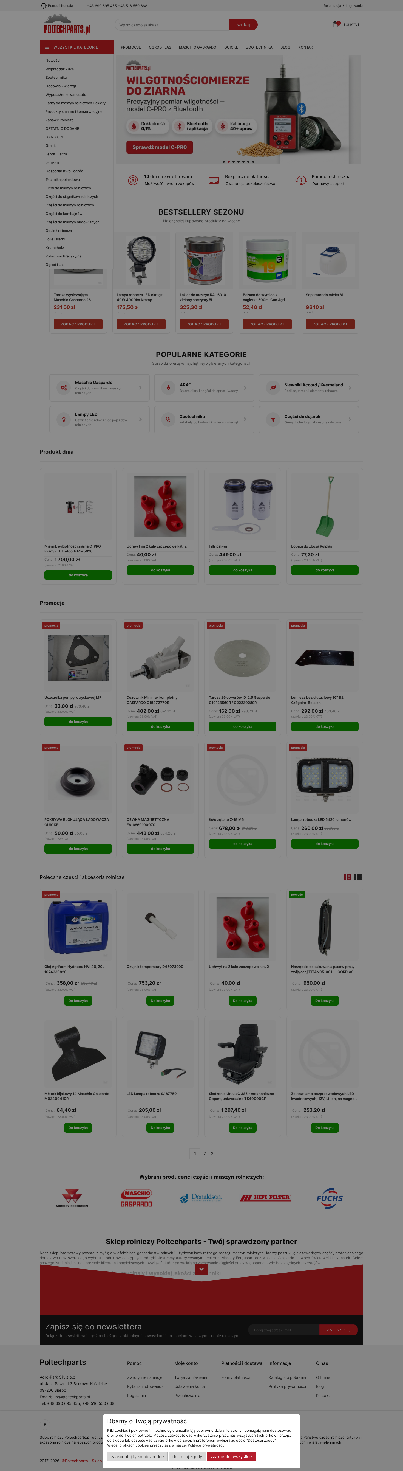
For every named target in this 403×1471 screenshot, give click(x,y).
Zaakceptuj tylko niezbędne (137, 1456)
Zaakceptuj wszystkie (231, 1456)
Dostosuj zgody (187, 1456)
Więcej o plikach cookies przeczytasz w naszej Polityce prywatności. (165, 1445)
